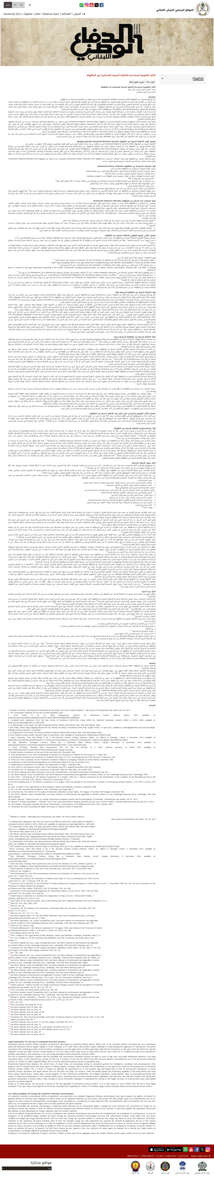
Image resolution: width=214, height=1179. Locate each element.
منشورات (28, 14)
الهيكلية (66, 14)
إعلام (37, 14)
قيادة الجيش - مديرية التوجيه (177, 1155)
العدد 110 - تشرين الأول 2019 (142, 82)
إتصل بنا (160, 1155)
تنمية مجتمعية (51, 14)
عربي (8, 5)
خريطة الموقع (132, 1155)
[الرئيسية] (202, 8)
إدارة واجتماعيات (12, 14)
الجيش (77, 14)
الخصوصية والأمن (147, 1155)
